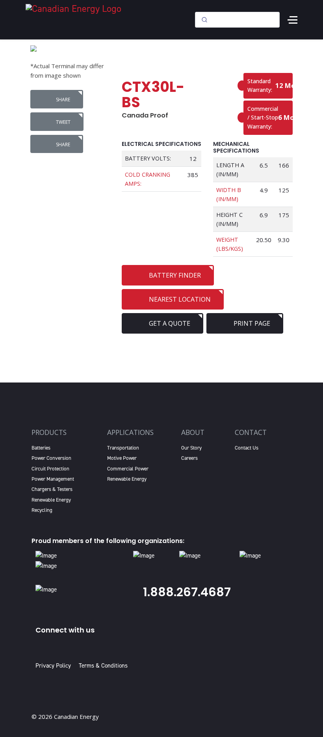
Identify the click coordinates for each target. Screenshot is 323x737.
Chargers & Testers (52, 489)
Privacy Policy (54, 666)
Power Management (53, 479)
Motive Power (122, 458)
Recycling (42, 510)
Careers (189, 458)
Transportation (123, 447)
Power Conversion (51, 458)
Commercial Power (128, 468)
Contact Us (246, 447)
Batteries (41, 447)
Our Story (191, 447)
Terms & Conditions (103, 666)
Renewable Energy (51, 499)
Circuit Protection (50, 468)
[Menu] (292, 20)
